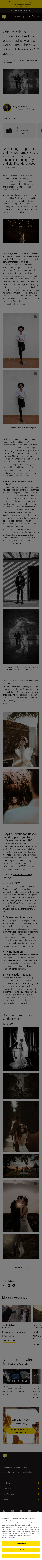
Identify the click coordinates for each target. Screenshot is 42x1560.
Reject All (21, 1550)
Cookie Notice (11, 1538)
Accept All (21, 1556)
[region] (21, 1536)
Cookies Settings (21, 1543)
